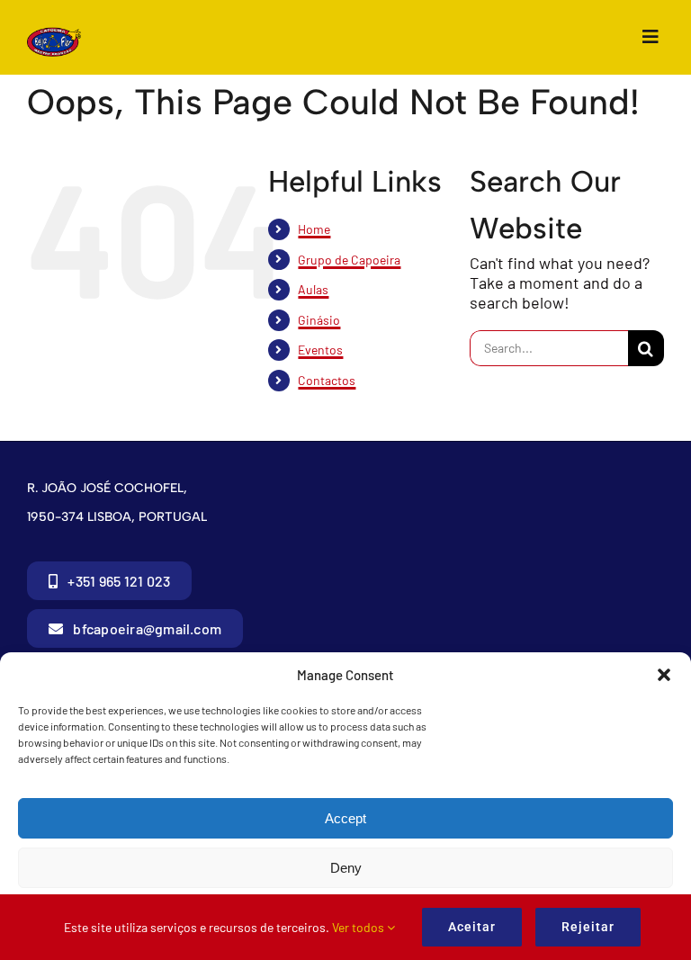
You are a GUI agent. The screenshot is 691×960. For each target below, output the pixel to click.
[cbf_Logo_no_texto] (54, 35)
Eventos (320, 349)
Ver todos (359, 927)
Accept (345, 818)
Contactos (326, 380)
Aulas (313, 289)
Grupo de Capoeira (349, 259)
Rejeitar (588, 927)
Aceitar (472, 927)
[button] (664, 675)
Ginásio (319, 319)
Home (314, 229)
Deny (346, 867)
